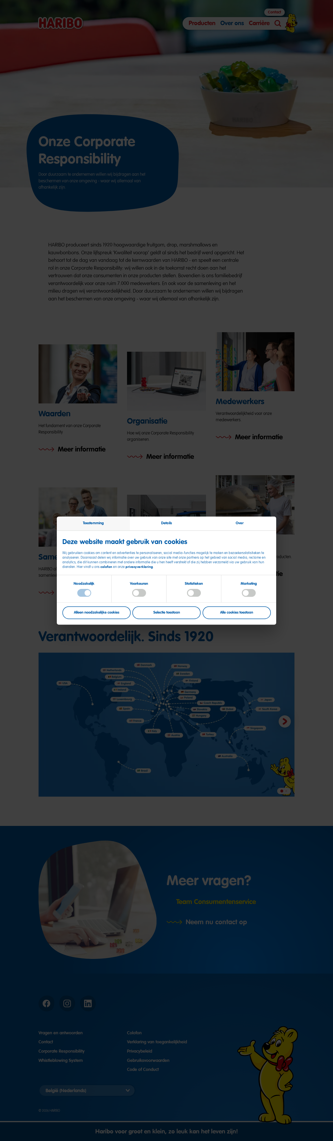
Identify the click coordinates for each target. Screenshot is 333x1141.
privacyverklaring (139, 567)
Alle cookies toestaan (236, 612)
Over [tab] (239, 523)
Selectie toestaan (166, 612)
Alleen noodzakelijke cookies (96, 612)
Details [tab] (166, 523)
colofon (106, 567)
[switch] (139, 593)
